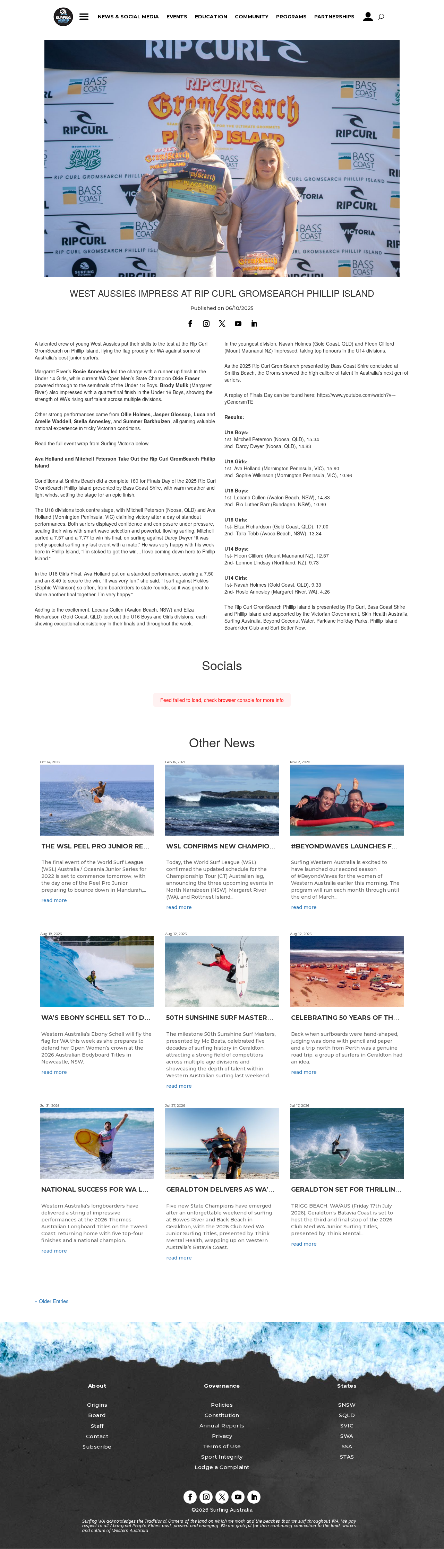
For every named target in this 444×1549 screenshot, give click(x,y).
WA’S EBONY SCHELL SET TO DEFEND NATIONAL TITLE (132, 1018)
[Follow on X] (222, 323)
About (97, 1385)
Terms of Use (222, 1446)
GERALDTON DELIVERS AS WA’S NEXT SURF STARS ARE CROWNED (276, 1189)
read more (54, 900)
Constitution (222, 1415)
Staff (97, 1426)
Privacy (222, 1436)
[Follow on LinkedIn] (254, 323)
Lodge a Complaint (222, 1467)
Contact (97, 1436)
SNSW (347, 1404)
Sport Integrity (222, 1456)
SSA (347, 1446)
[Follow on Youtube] (238, 323)
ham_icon (84, 16)
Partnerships (334, 17)
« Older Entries (52, 1301)
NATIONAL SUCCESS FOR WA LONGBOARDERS (118, 1189)
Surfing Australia (230, 1510)
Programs (291, 17)
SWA (346, 1436)
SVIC (346, 1425)
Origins (97, 1404)
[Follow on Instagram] (206, 323)
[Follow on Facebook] (190, 323)
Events (176, 17)
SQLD (347, 1415)
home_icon (63, 16)
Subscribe (97, 1446)
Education (211, 17)
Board (97, 1415)
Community (251, 17)
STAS (347, 1456)
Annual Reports (222, 1425)
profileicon (368, 16)
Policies (222, 1404)
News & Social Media (128, 17)
